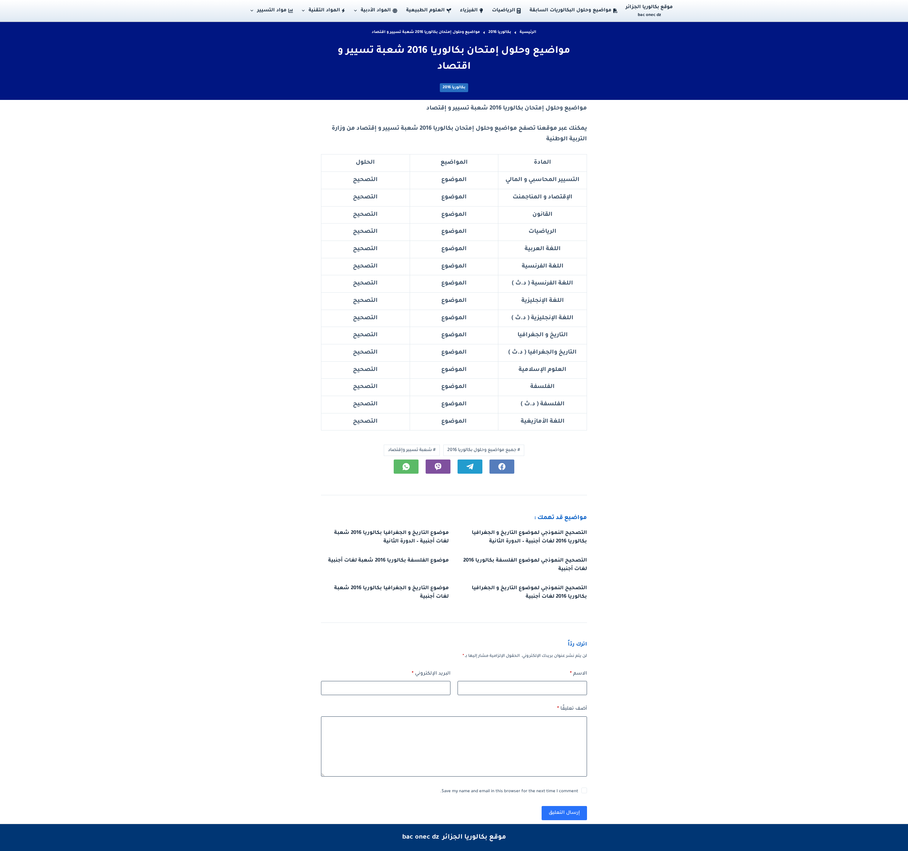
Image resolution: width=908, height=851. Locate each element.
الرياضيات (503, 10)
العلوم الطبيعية (425, 10)
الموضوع (454, 180)
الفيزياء (469, 10)
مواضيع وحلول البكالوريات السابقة (570, 10)
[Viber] (438, 467)
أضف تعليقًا (572, 708)
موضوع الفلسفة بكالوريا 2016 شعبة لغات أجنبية (388, 561)
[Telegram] (470, 467)
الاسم (578, 673)
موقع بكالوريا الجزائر (649, 7)
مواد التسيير (272, 10)
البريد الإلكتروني (431, 673)
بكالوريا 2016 (454, 87)
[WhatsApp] (406, 467)
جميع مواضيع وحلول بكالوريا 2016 (483, 450)
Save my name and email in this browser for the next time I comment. (509, 791)
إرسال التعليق (564, 813)
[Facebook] (501, 467)
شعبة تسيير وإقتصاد (412, 450)
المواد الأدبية (376, 10)
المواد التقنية (324, 10)
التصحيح (365, 180)
